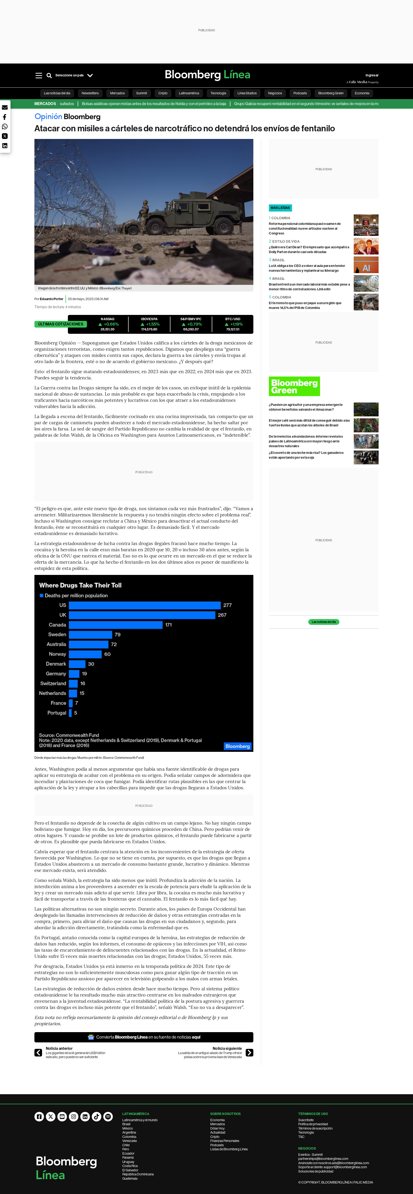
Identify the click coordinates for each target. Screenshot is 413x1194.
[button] (5, 107)
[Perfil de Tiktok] (96, 1116)
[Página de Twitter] (50, 1116)
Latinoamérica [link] (189, 93)
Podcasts (217, 1145)
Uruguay (128, 1162)
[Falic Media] (350, 82)
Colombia (129, 1137)
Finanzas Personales (224, 1141)
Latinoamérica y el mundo (140, 1120)
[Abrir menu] (38, 75)
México (127, 1128)
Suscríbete (306, 1120)
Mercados (217, 1124)
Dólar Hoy (217, 1128)
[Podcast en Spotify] (108, 1116)
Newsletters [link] (90, 93)
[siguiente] (249, 1052)
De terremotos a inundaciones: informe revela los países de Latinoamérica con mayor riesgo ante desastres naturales (306, 441)
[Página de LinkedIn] (85, 1116)
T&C (301, 1137)
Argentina (129, 1132)
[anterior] (38, 1052)
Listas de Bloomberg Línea (229, 1149)
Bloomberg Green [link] (330, 93)
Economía (217, 1120)
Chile (126, 1145)
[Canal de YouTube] (62, 1116)
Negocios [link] (275, 93)
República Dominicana (138, 1174)
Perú (125, 1149)
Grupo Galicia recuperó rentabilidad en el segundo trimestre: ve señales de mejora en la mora (285, 103)
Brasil (126, 1124)
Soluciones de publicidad (315, 1171)
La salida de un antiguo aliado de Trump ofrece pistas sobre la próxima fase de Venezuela (210, 1055)
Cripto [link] (163, 93)
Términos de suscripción (315, 1128)
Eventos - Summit (310, 1155)
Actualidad (217, 1132)
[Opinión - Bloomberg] (206, 118)
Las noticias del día (324, 622)
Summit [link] (141, 93)
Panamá (128, 1157)
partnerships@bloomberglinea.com (323, 1159)
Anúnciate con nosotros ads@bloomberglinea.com (333, 1163)
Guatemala (129, 1178)
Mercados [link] (117, 93)
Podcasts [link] (300, 93)
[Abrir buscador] (49, 75)
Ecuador (128, 1153)
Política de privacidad (313, 1124)
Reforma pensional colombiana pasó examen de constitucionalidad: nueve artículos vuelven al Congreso (305, 228)
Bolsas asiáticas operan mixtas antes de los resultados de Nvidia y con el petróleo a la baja (131, 103)
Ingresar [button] (372, 75)
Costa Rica (130, 1166)
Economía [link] (362, 93)
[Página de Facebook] (39, 1116)
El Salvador (130, 1170)
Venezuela (129, 1141)
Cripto (214, 1137)
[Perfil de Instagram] (73, 1116)
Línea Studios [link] (247, 93)
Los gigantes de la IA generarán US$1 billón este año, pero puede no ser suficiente (75, 1055)
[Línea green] (324, 386)
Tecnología (306, 1132)
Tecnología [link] (218, 93)
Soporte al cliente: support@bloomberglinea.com (332, 1167)
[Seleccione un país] (90, 75)
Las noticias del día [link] (57, 93)
